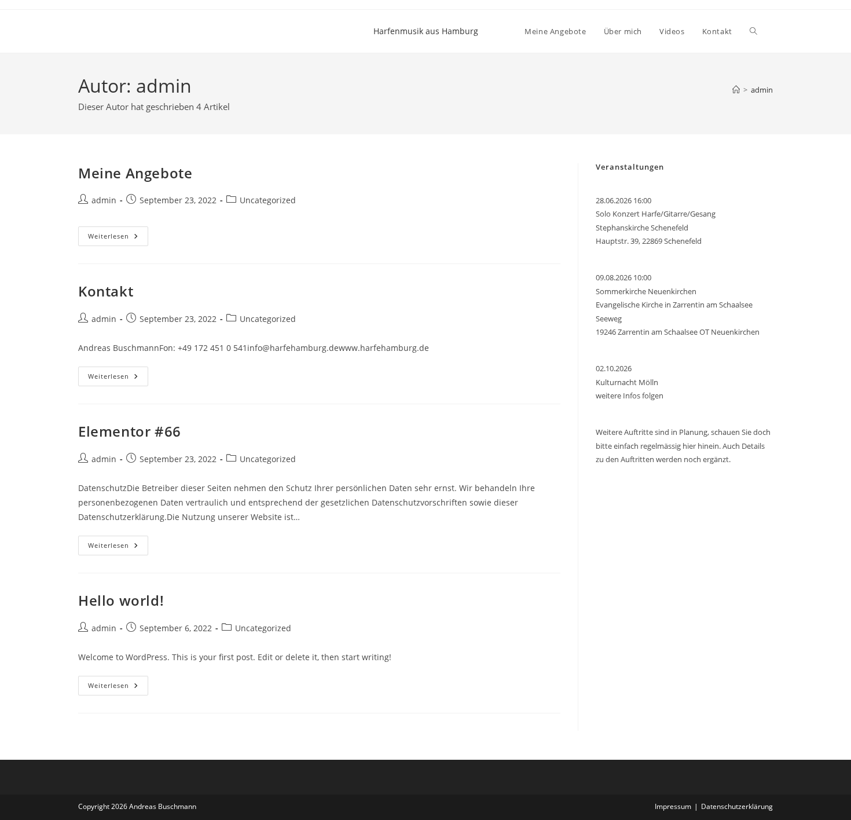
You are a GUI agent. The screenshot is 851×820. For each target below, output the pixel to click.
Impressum (673, 806)
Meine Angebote (135, 172)
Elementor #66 (129, 431)
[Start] (736, 90)
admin (762, 90)
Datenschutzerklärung (737, 806)
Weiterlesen (118, 238)
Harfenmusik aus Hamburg (425, 30)
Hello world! (121, 600)
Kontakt (105, 291)
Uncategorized (268, 200)
